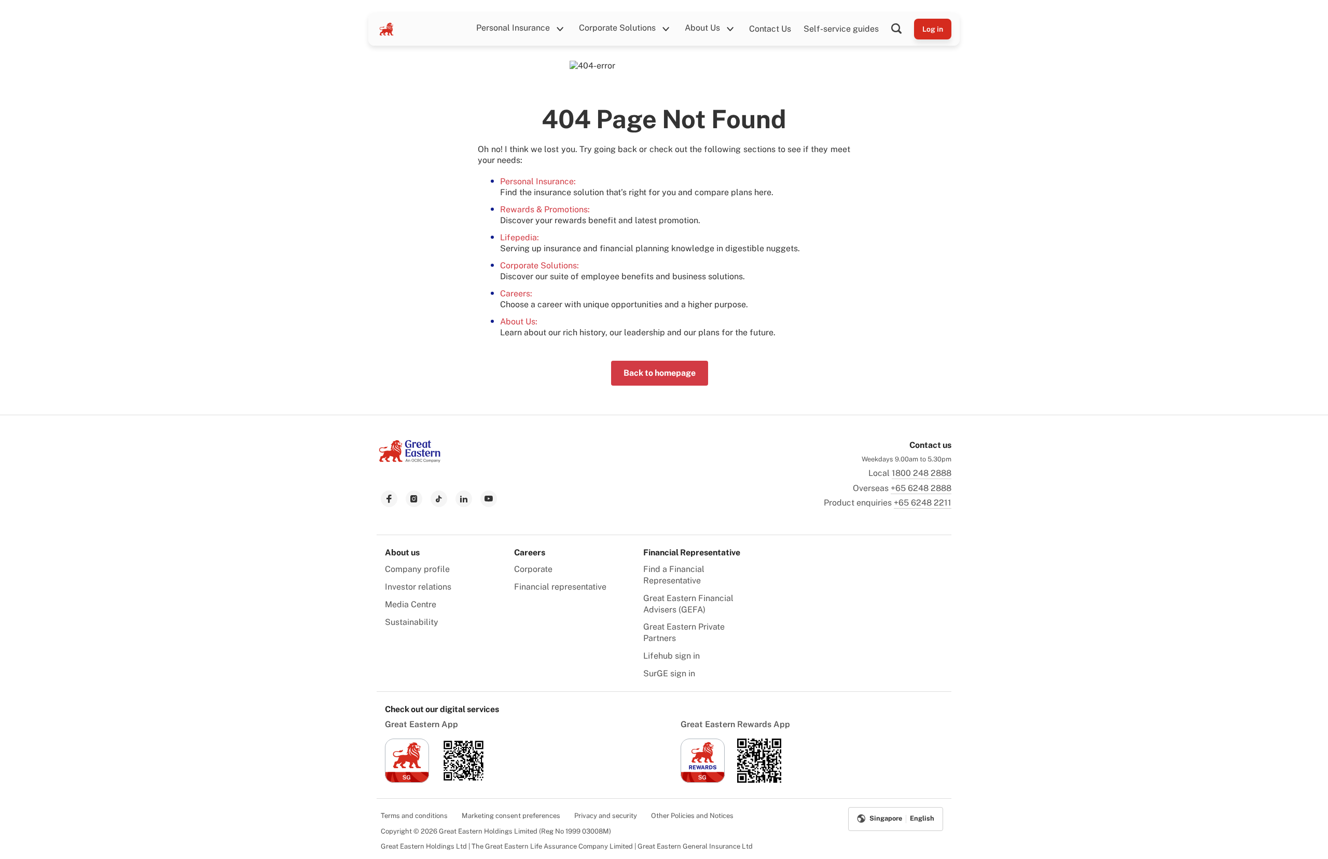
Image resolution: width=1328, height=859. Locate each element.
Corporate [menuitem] (533, 569)
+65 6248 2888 (921, 488)
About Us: (518, 321)
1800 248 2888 (921, 473)
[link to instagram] (414, 498)
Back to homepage (660, 373)
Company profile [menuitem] (417, 569)
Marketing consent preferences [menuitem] (511, 816)
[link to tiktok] (439, 498)
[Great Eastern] (386, 29)
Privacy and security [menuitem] (605, 816)
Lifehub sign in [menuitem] (671, 656)
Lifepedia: (519, 237)
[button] (902, 29)
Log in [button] (932, 29)
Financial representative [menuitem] (560, 587)
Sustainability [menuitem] (411, 622)
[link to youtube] (488, 498)
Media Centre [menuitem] (410, 604)
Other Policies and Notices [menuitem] (692, 816)
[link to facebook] (389, 498)
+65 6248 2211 (922, 503)
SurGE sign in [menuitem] (669, 673)
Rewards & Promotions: (545, 209)
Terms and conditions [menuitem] (414, 816)
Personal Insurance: (538, 181)
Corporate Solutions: (539, 265)
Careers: (516, 293)
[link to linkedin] (463, 498)
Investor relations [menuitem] (418, 587)
